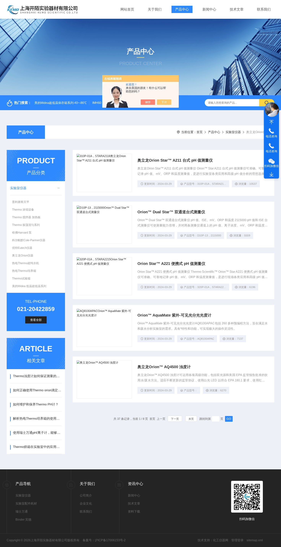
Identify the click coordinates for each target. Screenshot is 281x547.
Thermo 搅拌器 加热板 (26, 217)
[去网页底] (271, 174)
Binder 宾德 (23, 519)
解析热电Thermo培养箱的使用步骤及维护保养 (37, 418)
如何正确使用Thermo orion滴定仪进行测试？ (37, 390)
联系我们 (264, 9)
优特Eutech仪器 (22, 247)
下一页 (175, 418)
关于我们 (155, 9)
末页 (191, 418)
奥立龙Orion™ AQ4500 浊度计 (164, 367)
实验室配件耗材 (26, 503)
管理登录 (237, 540)
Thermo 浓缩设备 (23, 209)
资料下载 (134, 511)
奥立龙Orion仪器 (22, 255)
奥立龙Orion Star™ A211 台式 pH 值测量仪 (175, 160)
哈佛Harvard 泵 (22, 232)
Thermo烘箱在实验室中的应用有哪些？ (37, 447)
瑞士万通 (21, 511)
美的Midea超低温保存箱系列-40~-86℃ (60, 102)
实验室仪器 (233, 132)
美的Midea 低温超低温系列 (29, 286)
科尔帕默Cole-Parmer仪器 (28, 240)
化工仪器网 (220, 540)
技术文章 (237, 9)
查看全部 (36, 320)
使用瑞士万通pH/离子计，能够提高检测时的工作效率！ (37, 433)
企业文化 (86, 503)
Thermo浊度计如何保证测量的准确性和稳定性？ (37, 376)
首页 (200, 132)
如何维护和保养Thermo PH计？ (35, 404)
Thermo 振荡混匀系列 (26, 224)
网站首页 (127, 9)
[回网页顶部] (271, 122)
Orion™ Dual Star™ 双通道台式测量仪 (171, 212)
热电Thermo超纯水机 (25, 263)
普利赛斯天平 (20, 201)
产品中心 (182, 9)
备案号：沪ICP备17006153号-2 (104, 540)
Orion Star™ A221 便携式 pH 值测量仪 (171, 263)
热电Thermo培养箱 (24, 270)
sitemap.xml (255, 540)
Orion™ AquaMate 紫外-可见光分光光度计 (174, 315)
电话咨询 (271, 136)
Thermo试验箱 (21, 278)
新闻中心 (209, 9)
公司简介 (86, 495)
